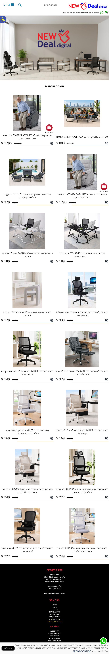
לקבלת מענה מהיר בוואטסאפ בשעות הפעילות (81, 13)
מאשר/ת (8, 648)
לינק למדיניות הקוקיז (82, 651)
